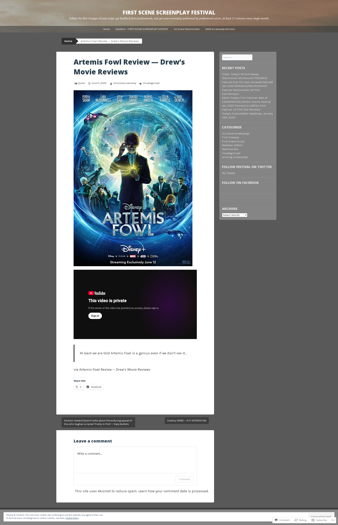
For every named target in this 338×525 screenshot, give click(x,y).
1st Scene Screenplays (235, 133)
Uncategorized (151, 83)
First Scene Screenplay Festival (169, 12)
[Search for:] (237, 57)
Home (106, 29)
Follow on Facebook (240, 183)
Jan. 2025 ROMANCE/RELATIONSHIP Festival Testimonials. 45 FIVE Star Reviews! (244, 90)
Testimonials (230, 149)
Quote (81, 83)
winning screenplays (235, 157)
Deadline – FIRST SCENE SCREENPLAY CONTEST (141, 29)
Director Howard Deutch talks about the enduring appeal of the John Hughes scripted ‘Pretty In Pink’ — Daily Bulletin (98, 422)
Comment (184, 479)
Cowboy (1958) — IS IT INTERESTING (186, 420)
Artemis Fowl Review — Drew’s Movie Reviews (114, 370)
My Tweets (228, 173)
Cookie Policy (72, 518)
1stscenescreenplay (124, 83)
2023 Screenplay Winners (220, 29)
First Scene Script (233, 141)
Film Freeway (230, 137)
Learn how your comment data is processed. (173, 491)
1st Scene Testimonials (187, 29)
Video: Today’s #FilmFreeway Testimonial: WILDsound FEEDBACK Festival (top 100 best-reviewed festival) (247, 78)
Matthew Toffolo (232, 145)
